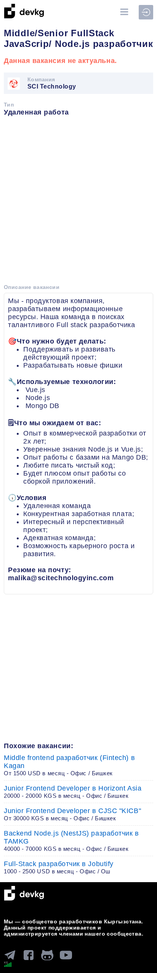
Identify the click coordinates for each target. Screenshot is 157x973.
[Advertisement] (78, 202)
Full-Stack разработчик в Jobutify (59, 867)
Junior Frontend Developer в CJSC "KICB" (72, 814)
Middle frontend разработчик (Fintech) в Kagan (69, 765)
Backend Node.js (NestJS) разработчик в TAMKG (71, 840)
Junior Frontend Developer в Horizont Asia (72, 791)
